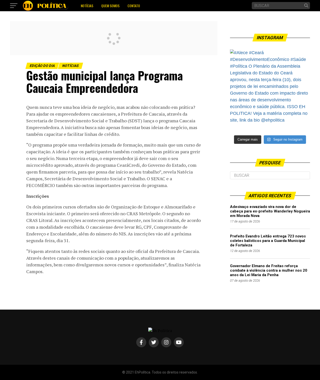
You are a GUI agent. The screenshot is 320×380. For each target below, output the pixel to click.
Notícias (87, 5)
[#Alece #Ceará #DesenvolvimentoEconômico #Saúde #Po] (270, 89)
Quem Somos (110, 5)
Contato (134, 5)
